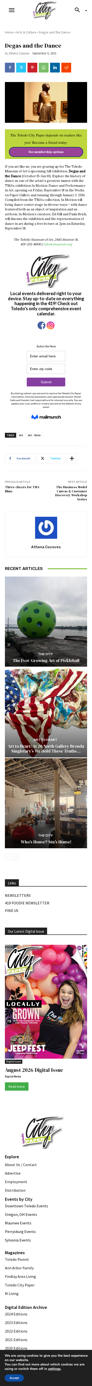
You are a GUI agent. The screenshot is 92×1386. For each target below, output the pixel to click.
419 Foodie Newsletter (27, 902)
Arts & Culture (26, 32)
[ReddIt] (66, 67)
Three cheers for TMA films (22, 489)
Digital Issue (13, 1061)
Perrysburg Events (20, 1231)
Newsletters (18, 895)
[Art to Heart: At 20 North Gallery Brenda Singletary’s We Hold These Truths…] (46, 712)
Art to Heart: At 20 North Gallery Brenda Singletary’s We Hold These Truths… (46, 748)
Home (9, 32)
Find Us (11, 910)
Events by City (18, 1199)
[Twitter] (21, 67)
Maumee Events (18, 1223)
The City (45, 654)
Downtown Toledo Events (26, 1205)
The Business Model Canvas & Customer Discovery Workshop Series (71, 493)
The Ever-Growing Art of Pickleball (46, 660)
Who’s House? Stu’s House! (46, 842)
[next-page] (16, 857)
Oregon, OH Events (21, 1214)
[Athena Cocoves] (46, 528)
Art (21, 435)
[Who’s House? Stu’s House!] (46, 803)
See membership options (46, 151)
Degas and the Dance (54, 32)
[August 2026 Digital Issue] (46, 1002)
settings (54, 1369)
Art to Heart (45, 739)
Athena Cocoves (19, 53)
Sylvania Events (18, 1240)
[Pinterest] (32, 67)
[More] (72, 458)
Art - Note (34, 435)
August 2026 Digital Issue (34, 1070)
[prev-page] (8, 857)
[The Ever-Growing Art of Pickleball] (46, 622)
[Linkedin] (55, 67)
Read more (17, 1086)
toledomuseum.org (57, 244)
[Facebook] (10, 67)
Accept (14, 1378)
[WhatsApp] (44, 67)
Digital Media (13, 1076)
